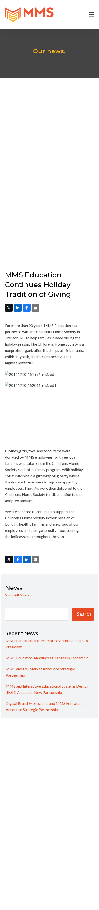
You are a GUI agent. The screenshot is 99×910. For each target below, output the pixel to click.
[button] (91, 14)
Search (84, 614)
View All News (17, 595)
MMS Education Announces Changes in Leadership (47, 658)
